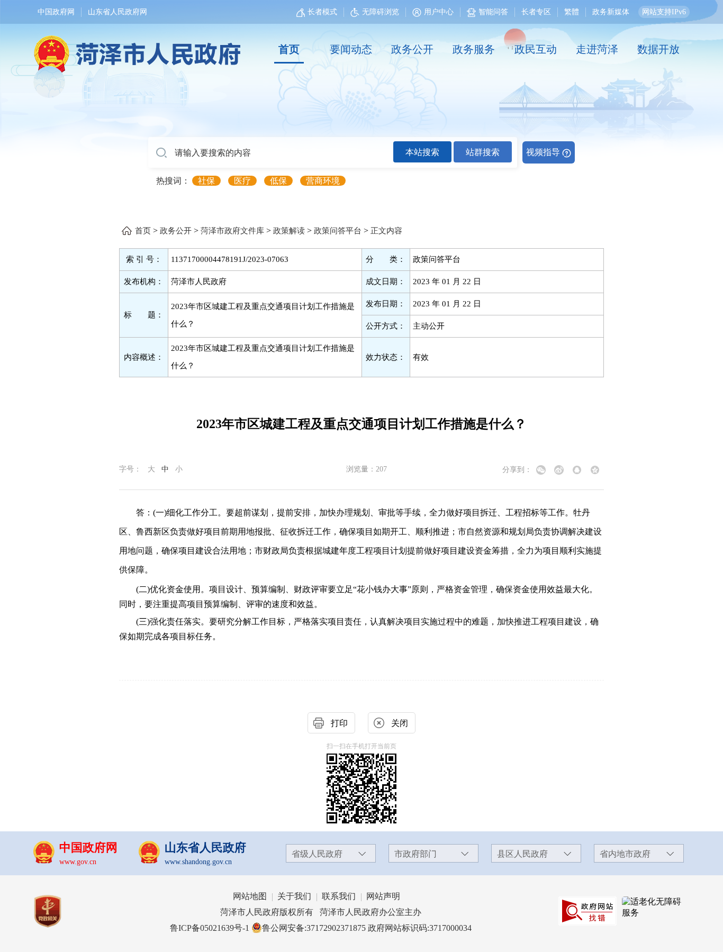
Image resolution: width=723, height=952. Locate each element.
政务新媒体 (610, 12)
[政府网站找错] (587, 911)
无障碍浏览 (380, 12)
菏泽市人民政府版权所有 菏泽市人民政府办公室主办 (320, 912)
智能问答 (493, 12)
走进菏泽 (597, 49)
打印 (339, 723)
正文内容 (386, 230)
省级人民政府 (317, 853)
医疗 (242, 180)
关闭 (399, 723)
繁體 (571, 12)
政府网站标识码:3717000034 (420, 927)
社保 (206, 180)
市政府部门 (415, 853)
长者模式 (322, 12)
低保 (278, 180)
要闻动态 (351, 49)
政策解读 (289, 230)
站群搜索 (483, 152)
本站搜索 (422, 152)
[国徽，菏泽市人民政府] (135, 49)
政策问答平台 (338, 230)
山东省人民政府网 (117, 12)
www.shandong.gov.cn (198, 862)
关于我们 (294, 896)
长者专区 (536, 12)
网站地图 (250, 896)
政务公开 (412, 49)
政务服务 (474, 49)
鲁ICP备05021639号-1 (209, 927)
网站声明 (383, 896)
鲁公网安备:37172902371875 (314, 927)
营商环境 (323, 180)
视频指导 (543, 152)
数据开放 (658, 49)
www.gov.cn (77, 862)
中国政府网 (56, 12)
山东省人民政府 (205, 847)
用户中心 (439, 12)
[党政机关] (58, 911)
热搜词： (173, 180)
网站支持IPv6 (664, 12)
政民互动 (535, 49)
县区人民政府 (522, 853)
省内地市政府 (625, 853)
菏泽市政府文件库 (232, 230)
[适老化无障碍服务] (653, 907)
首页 (289, 49)
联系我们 (339, 896)
